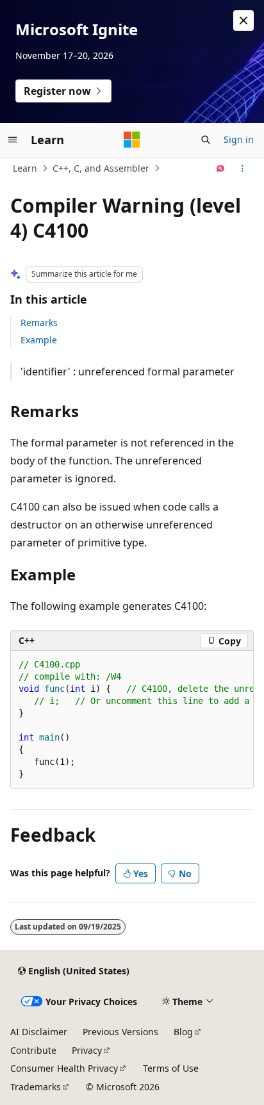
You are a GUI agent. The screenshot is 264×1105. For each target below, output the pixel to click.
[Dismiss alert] (243, 20)
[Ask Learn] (220, 168)
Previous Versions (120, 1032)
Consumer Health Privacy (64, 1068)
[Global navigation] (13, 139)
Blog (183, 1032)
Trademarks (35, 1087)
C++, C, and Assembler (101, 168)
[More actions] (242, 168)
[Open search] (206, 139)
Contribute (33, 1050)
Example (39, 340)
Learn (25, 168)
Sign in (239, 139)
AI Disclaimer (38, 1032)
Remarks (39, 322)
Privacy (87, 1050)
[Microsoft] (132, 139)
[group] (132, 720)
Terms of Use (171, 1068)
